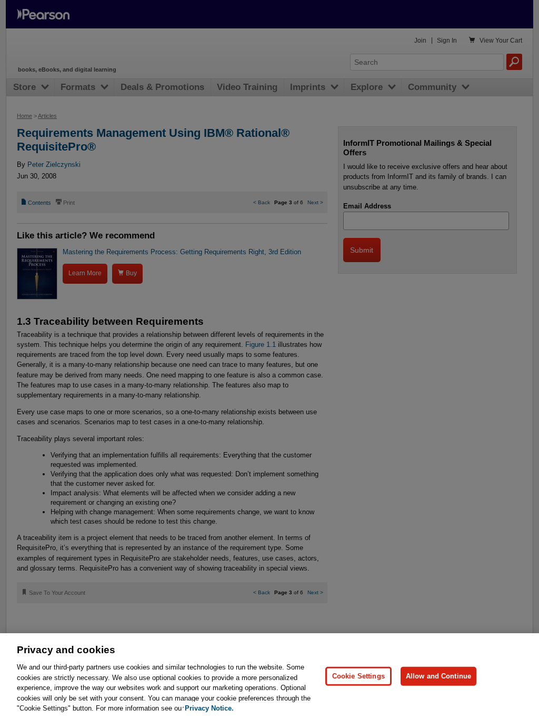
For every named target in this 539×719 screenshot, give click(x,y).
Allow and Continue (438, 676)
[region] (269, 676)
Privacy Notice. (209, 708)
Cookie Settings (358, 676)
